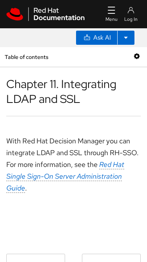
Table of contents (26, 56)
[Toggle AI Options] (125, 38)
